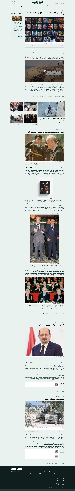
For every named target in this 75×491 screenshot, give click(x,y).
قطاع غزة (43, 96)
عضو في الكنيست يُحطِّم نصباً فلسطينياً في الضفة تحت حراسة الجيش (53, 118)
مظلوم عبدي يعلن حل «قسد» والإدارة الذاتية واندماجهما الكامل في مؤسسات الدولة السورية (17, 29)
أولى (59, 391)
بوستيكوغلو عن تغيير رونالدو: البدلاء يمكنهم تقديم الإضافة (17, 26)
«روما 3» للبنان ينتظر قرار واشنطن (54, 399)
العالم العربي (62, 10)
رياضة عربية (63, 483)
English (62, 1)
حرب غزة (50, 96)
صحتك (40, 473)
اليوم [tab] (13, 13)
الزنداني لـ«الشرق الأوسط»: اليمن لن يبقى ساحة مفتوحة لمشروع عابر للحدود (44, 383)
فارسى (56, 1)
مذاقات (30, 473)
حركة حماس (39, 96)
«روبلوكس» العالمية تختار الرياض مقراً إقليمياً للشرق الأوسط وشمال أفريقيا (51, 6)
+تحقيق (58, 484)
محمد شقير (60, 431)
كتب (44, 473)
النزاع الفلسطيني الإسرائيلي (56, 96)
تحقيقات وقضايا (57, 483)
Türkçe (59, 1)
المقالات (54, 473)
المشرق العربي (57, 10)
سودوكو (44, 483)
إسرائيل (47, 463)
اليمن (57, 391)
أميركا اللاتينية (58, 478)
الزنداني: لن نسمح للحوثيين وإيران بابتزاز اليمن (51, 325)
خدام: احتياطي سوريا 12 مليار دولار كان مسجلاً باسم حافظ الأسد (17, 23)
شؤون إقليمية (63, 478)
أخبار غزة (47, 96)
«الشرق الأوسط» (60, 45)
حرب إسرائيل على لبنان (55, 463)
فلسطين (34, 96)
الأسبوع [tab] (12, 13)
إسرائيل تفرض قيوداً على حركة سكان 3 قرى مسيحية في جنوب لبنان (45, 455)
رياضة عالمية (63, 484)
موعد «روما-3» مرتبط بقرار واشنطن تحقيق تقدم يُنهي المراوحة (45, 450)
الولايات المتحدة (58, 473)
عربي (63, 1)
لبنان (49, 463)
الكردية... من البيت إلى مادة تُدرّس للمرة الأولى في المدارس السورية (17, 36)
